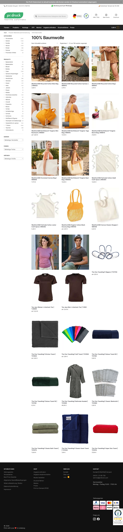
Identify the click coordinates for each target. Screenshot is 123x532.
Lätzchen (8, 97)
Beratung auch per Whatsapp (63, 5)
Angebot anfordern (40, 472)
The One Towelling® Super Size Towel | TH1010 (105, 449)
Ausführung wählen (45, 138)
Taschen (8, 128)
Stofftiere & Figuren (11, 118)
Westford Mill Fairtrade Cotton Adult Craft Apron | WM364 (104, 179)
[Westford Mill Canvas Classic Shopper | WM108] (105, 205)
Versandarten (8, 474)
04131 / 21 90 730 (99, 475)
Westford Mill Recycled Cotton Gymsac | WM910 (75, 84)
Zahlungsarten (8, 472)
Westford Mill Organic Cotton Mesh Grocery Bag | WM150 (73, 226)
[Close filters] (23, 36)
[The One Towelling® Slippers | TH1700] (105, 252)
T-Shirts (8, 125)
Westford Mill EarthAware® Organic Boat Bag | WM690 (75, 179)
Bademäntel (9, 62)
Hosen (7, 83)
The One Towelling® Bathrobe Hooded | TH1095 (75, 402)
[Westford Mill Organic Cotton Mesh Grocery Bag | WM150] (75, 205)
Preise (36, 486)
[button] (115, 27)
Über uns (66, 474)
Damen (8, 41)
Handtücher (9, 78)
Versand (109, 472)
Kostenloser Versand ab (107, 6)
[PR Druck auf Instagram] (94, 519)
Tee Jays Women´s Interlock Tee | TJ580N (43, 308)
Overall (8, 102)
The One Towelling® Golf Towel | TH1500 (75, 354)
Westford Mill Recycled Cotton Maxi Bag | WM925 (45, 84)
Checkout (116, 17)
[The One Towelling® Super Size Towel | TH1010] (105, 428)
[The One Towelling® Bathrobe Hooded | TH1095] (75, 381)
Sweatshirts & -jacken (12, 123)
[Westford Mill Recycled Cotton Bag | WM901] (105, 63)
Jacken (8, 87)
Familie (8, 43)
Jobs (64, 477)
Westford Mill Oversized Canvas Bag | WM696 (44, 179)
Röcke (7, 106)
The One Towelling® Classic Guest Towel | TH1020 (75, 449)
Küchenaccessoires (11, 95)
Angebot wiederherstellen (42, 474)
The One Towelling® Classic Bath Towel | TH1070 (45, 449)
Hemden (8, 80)
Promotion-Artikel (11, 52)
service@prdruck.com (100, 478)
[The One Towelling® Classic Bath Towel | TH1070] (45, 428)
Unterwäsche (9, 130)
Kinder (7, 48)
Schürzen (8, 116)
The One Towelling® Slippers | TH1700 (104, 272)
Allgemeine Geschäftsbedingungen (15, 480)
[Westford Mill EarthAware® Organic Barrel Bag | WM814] (105, 111)
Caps (7, 71)
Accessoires (9, 38)
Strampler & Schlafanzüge (13, 120)
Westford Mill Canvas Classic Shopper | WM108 (105, 226)
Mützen (8, 99)
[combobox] (13, 140)
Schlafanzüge (10, 111)
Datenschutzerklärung (11, 486)
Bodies (8, 69)
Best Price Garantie (10, 477)
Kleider (8, 92)
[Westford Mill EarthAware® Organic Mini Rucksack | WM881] (45, 111)
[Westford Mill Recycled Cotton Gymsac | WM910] (75, 63)
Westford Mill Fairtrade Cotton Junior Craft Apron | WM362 (44, 226)
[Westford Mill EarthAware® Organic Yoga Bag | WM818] (75, 111)
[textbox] (13, 140)
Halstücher (9, 76)
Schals (8, 109)
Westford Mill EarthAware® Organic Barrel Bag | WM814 (103, 131)
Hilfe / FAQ (96, 17)
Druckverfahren (39, 481)
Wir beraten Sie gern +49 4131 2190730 (18, 6)
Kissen (7, 90)
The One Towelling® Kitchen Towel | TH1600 (44, 355)
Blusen (8, 66)
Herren (8, 45)
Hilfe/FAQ (102, 472)
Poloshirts (8, 104)
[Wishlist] (56, 49)
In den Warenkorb (45, 91)
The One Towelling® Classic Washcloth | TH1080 (105, 402)
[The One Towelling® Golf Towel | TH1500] (75, 334)
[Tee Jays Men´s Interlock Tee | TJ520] (75, 270)
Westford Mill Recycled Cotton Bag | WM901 (104, 84)
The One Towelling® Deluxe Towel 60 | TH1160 (104, 355)
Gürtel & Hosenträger (12, 73)
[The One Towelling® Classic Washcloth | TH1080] (105, 381)
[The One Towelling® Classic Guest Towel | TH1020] (75, 428)
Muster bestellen (39, 477)
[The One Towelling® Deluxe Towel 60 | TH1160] (105, 334)
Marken (36, 483)
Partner (8, 50)
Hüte (7, 85)
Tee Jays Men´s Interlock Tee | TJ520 (74, 307)
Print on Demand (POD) (41, 488)
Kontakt (65, 472)
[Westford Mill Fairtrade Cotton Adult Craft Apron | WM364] (105, 158)
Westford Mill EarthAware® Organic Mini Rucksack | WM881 (45, 131)
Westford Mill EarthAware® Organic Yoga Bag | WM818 (75, 131)
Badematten (9, 64)
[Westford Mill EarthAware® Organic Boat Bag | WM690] (75, 158)
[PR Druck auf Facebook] (98, 519)
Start (5, 32)
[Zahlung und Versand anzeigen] (106, 505)
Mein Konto (106, 17)
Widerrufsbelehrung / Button (13, 483)
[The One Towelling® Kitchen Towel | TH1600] (45, 334)
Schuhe (8, 113)
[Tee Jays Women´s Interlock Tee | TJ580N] (45, 270)
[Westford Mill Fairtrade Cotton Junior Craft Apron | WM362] (45, 205)
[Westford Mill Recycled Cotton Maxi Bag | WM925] (45, 63)
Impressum (7, 489)
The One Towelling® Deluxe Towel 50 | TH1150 (44, 402)
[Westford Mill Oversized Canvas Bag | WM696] (45, 158)
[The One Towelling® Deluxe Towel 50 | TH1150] (45, 381)
